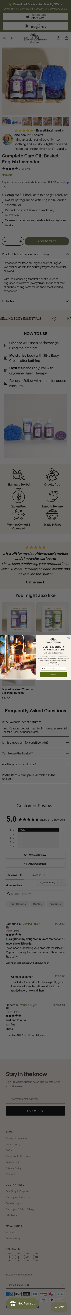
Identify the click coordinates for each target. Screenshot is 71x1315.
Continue (53, 675)
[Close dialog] (68, 637)
